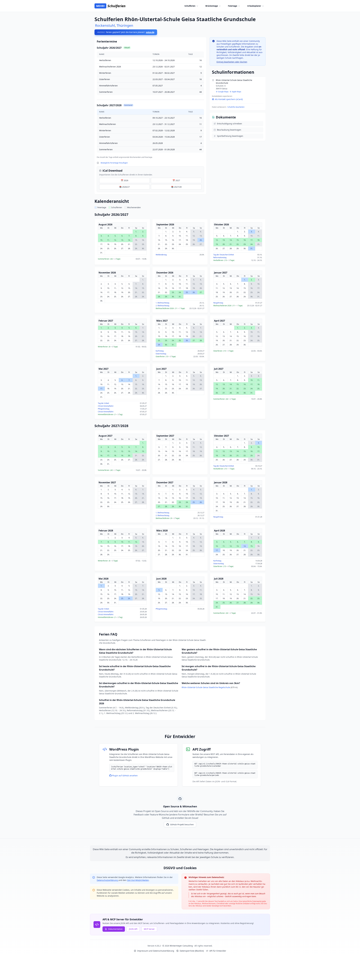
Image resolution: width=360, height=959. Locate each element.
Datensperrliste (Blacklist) (192, 950)
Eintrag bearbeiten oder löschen (232, 61)
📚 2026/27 (124, 187)
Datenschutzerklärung (107, 880)
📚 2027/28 (176, 187)
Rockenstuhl (105, 25)
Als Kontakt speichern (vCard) (229, 99)
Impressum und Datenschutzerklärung (155, 950)
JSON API (133, 929)
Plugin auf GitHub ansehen (125, 775)
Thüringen (125, 25)
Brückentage (211, 6)
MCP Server (149, 929)
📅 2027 (176, 180)
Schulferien (189, 6)
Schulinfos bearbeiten (235, 107)
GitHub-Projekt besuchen (182, 824)
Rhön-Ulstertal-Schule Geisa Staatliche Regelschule (206, 687)
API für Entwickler (217, 950)
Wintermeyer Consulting (181, 945)
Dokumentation (115, 929)
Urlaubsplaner (254, 6)
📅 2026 (124, 180)
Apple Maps (236, 92)
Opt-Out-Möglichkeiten (138, 880)
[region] (150, 102)
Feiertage (232, 6)
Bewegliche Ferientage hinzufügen (114, 163)
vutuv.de (150, 32)
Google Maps (223, 92)
